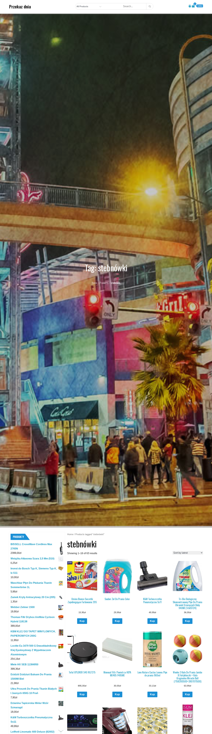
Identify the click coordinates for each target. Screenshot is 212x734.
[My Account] (189, 6)
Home (70, 534)
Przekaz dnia (20, 6)
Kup (82, 621)
